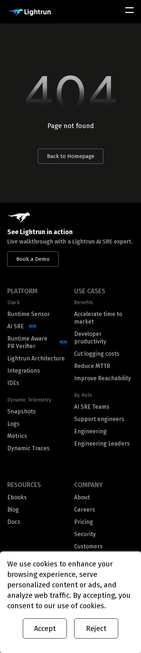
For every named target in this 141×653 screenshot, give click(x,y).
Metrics (17, 436)
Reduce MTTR (92, 366)
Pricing (83, 521)
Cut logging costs (96, 353)
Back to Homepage (70, 156)
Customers (88, 546)
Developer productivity (90, 337)
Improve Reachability (102, 378)
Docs (13, 521)
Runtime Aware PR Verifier (27, 342)
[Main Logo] (29, 12)
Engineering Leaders (102, 443)
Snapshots (21, 411)
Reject (96, 628)
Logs (13, 423)
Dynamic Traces (28, 448)
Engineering (90, 431)
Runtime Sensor (28, 314)
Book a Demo (33, 259)
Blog (13, 509)
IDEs (13, 383)
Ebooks (17, 497)
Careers (84, 509)
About (82, 497)
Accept (45, 628)
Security (85, 534)
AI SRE (15, 326)
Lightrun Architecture (36, 358)
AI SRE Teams (92, 406)
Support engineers (99, 419)
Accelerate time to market (98, 318)
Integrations (23, 370)
